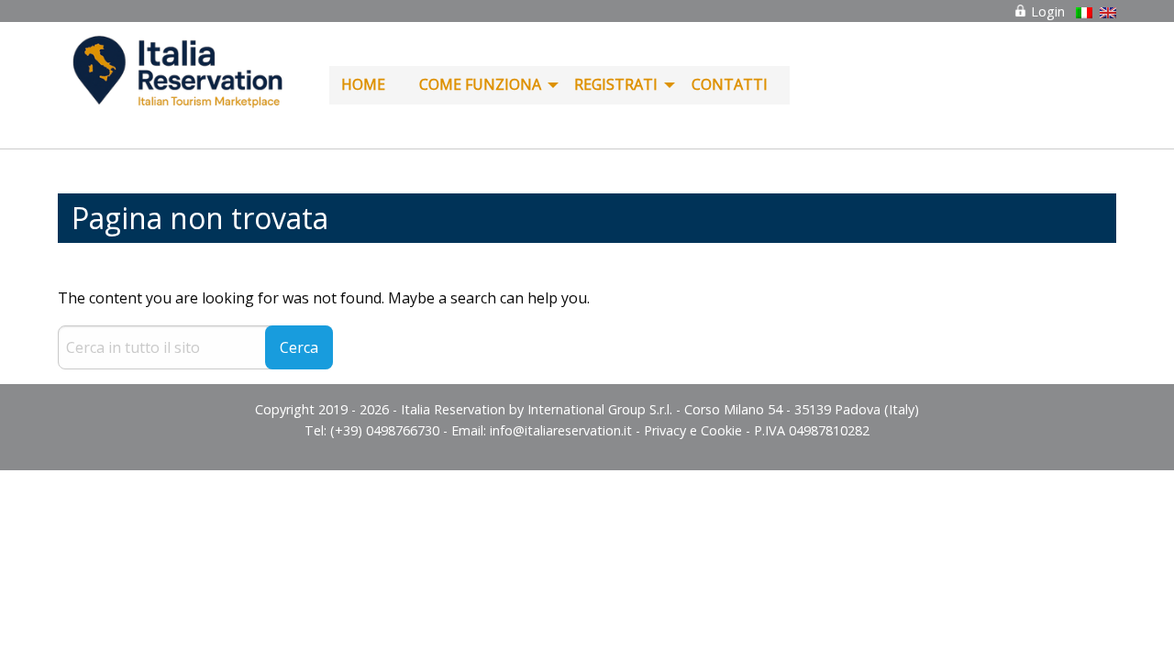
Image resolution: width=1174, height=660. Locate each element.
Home (363, 84)
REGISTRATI (616, 84)
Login (1046, 11)
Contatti (730, 84)
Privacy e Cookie (693, 430)
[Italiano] (1084, 12)
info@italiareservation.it (561, 430)
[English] (1108, 12)
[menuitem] (368, 85)
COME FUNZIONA (480, 84)
